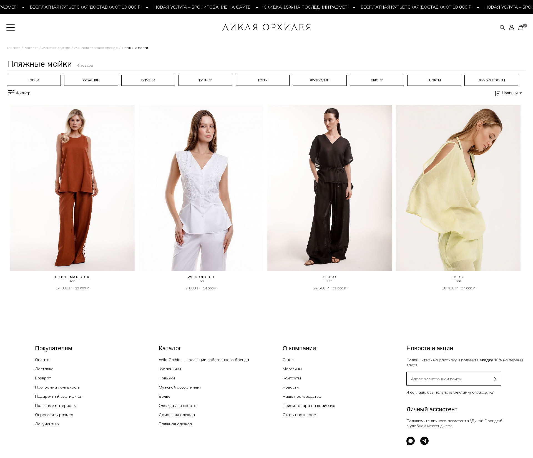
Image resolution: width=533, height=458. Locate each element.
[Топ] (72, 188)
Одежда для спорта (178, 405)
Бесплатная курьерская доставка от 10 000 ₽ (76, 7)
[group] (34, 80)
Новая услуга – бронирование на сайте (193, 7)
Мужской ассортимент (180, 387)
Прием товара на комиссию (309, 405)
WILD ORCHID (201, 277)
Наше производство (302, 396)
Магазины (292, 368)
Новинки (167, 378)
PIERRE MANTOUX (72, 277)
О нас (288, 359)
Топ (72, 281)
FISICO (329, 277)
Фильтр (23, 92)
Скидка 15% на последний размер (296, 7)
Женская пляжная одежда (96, 48)
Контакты (292, 378)
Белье (164, 396)
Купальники (170, 368)
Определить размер (54, 414)
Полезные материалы (55, 405)
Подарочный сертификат (59, 396)
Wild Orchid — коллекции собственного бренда (204, 359)
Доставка (44, 368)
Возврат (43, 378)
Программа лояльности (57, 387)
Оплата (42, 359)
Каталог (31, 48)
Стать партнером (299, 414)
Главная (13, 48)
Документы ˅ (47, 423)
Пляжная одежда (175, 423)
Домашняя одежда (177, 414)
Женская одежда (56, 48)
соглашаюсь (422, 392)
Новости (291, 387)
